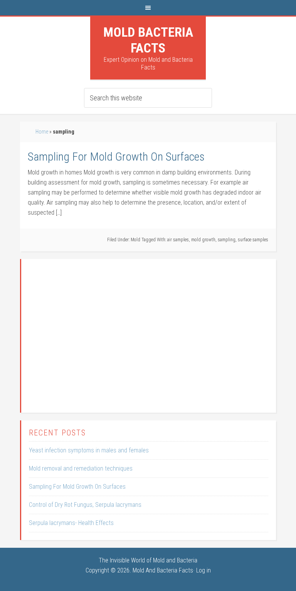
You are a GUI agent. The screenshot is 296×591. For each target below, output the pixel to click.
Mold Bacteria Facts (148, 40)
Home (41, 132)
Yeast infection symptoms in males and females (89, 450)
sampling (226, 239)
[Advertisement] (148, 341)
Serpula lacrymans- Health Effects (71, 523)
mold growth (203, 239)
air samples (178, 239)
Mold (135, 239)
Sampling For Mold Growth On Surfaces (116, 156)
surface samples (253, 239)
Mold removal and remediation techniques (81, 468)
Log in (203, 570)
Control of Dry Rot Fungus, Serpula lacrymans (85, 504)
